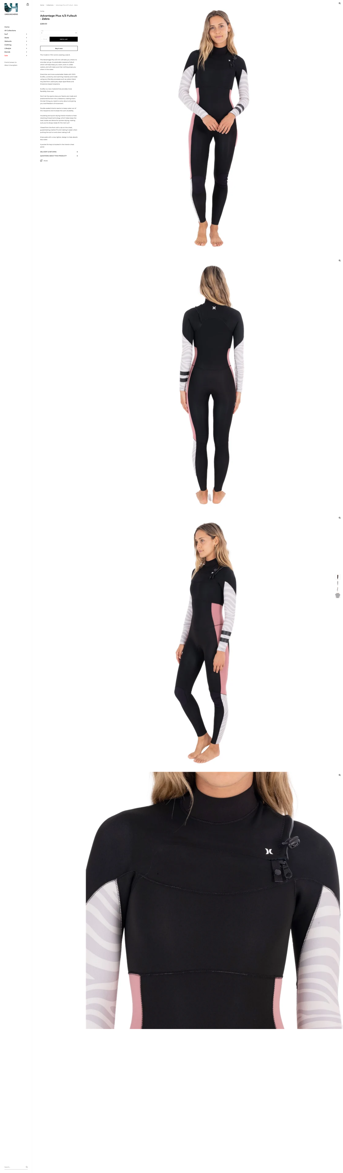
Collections (49, 5)
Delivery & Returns (48, 152)
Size (42, 30)
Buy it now (59, 48)
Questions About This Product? (53, 156)
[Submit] (27, 1167)
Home (42, 5)
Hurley (42, 11)
